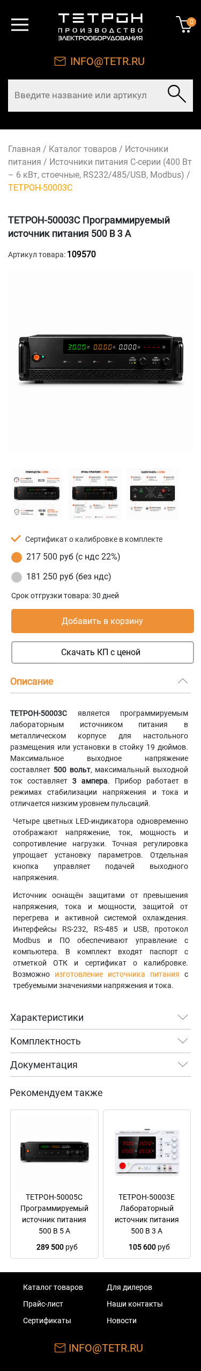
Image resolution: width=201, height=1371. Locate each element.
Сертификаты (47, 1320)
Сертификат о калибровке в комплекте (93, 539)
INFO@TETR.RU (107, 61)
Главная (24, 149)
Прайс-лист (43, 1304)
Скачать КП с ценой (100, 652)
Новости (122, 1320)
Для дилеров (129, 1287)
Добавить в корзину (102, 621)
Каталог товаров (83, 149)
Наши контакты (135, 1304)
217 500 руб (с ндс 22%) (73, 557)
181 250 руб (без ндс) (68, 576)
